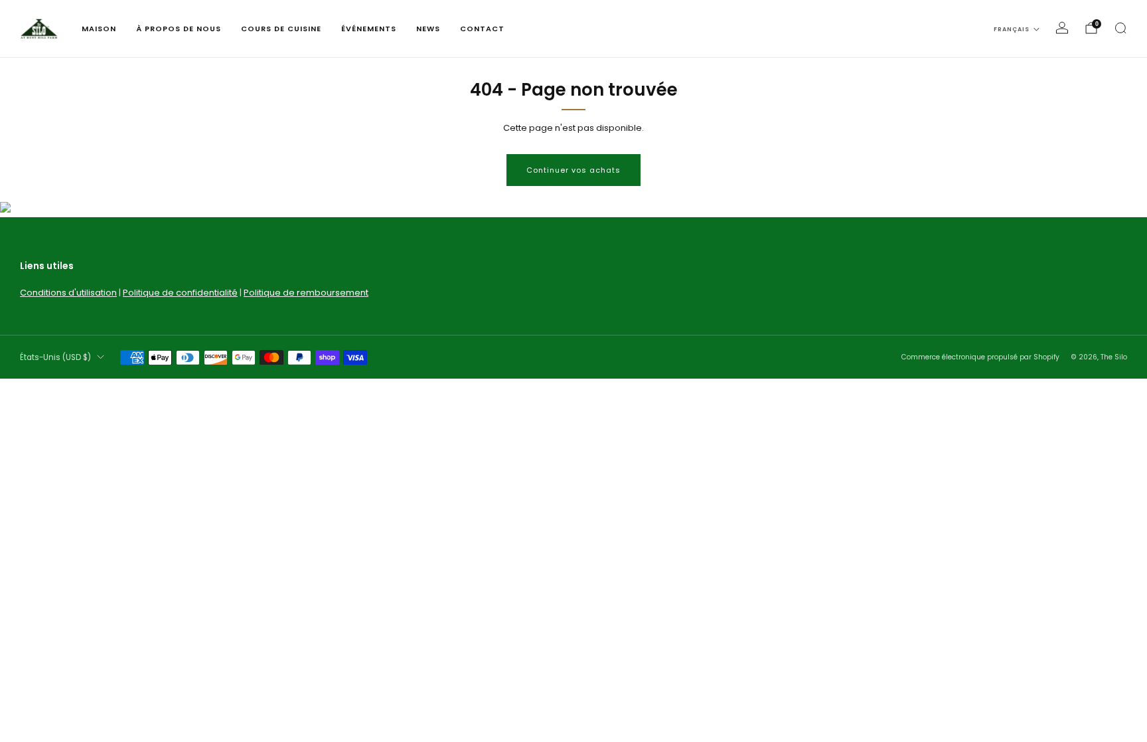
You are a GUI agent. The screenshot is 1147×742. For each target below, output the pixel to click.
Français (1012, 29)
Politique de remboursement (306, 292)
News (428, 28)
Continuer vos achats (573, 170)
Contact (482, 28)
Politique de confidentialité (180, 292)
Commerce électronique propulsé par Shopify (980, 357)
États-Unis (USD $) (55, 357)
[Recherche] (1120, 28)
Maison (99, 28)
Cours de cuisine (281, 28)
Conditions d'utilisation (68, 292)
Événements (368, 28)
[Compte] (1062, 28)
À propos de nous (178, 28)
